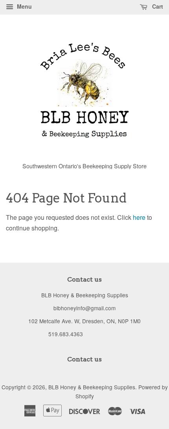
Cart (157, 6)
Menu (23, 6)
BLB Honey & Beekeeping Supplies (91, 387)
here (139, 217)
